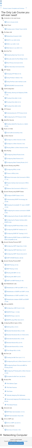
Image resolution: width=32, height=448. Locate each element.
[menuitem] (1, 4)
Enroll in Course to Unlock (16, 443)
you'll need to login (22, 441)
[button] (1, 1)
